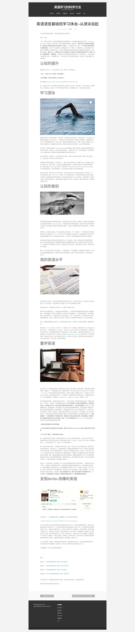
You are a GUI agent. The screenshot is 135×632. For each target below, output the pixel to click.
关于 (84, 13)
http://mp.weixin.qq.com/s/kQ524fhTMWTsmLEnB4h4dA (62, 81)
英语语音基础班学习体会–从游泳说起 (56, 561)
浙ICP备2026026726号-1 (39, 604)
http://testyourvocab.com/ (73, 334)
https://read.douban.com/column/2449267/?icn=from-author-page (59, 521)
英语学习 (58, 13)
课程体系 (65, 13)
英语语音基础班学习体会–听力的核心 (56, 569)
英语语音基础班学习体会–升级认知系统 (57, 565)
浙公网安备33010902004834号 (43, 606)
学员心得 (72, 13)
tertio (76, 29)
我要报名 (79, 13)
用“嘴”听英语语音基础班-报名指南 (49, 583)
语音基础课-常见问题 (47, 596)
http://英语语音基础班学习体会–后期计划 (57, 573)
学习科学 (52, 13)
